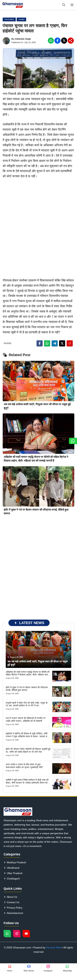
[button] (64, 5)
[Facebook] (51, 41)
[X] (64, 41)
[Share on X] (62, 343)
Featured (9, 19)
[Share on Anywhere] (70, 343)
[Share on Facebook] (40, 343)
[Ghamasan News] (13, 5)
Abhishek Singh (23, 39)
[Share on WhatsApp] (47, 343)
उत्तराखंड (21, 19)
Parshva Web (53, 947)
